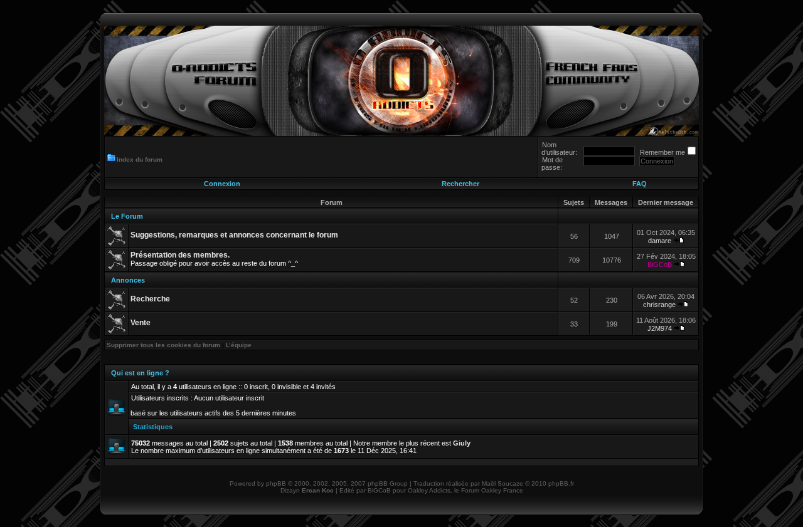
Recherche (150, 299)
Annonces (128, 280)
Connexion (222, 183)
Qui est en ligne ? (140, 373)
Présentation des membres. (180, 255)
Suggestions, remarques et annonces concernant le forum (234, 235)
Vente (140, 322)
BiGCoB (659, 264)
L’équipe (239, 345)
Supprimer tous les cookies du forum (163, 345)
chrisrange (659, 304)
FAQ (639, 183)
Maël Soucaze (502, 483)
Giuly (462, 443)
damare (659, 240)
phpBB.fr (561, 483)
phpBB (276, 483)
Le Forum (127, 216)
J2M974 (659, 328)
